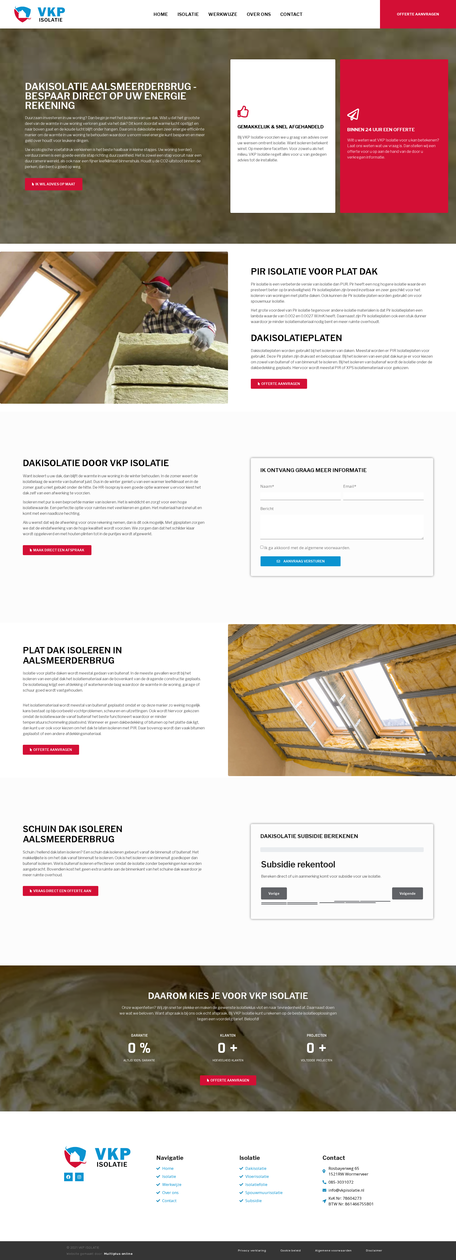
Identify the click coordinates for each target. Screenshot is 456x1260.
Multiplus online (118, 1253)
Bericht (267, 508)
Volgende (407, 893)
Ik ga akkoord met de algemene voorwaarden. (307, 547)
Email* (349, 486)
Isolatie (188, 14)
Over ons (259, 14)
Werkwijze (222, 14)
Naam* (267, 486)
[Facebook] (68, 1177)
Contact (291, 14)
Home (160, 14)
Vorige (274, 893)
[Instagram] (79, 1177)
